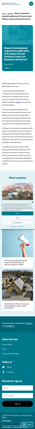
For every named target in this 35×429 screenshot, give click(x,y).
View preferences (17, 222)
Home (4, 13)
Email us (28, 323)
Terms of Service (19, 427)
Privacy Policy (20, 226)
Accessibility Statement (10, 353)
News (7, 68)
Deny (17, 218)
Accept (17, 213)
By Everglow (6, 420)
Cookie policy (14, 226)
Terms (4, 349)
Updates (10, 13)
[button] (32, 202)
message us (9, 325)
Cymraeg (31, 4)
